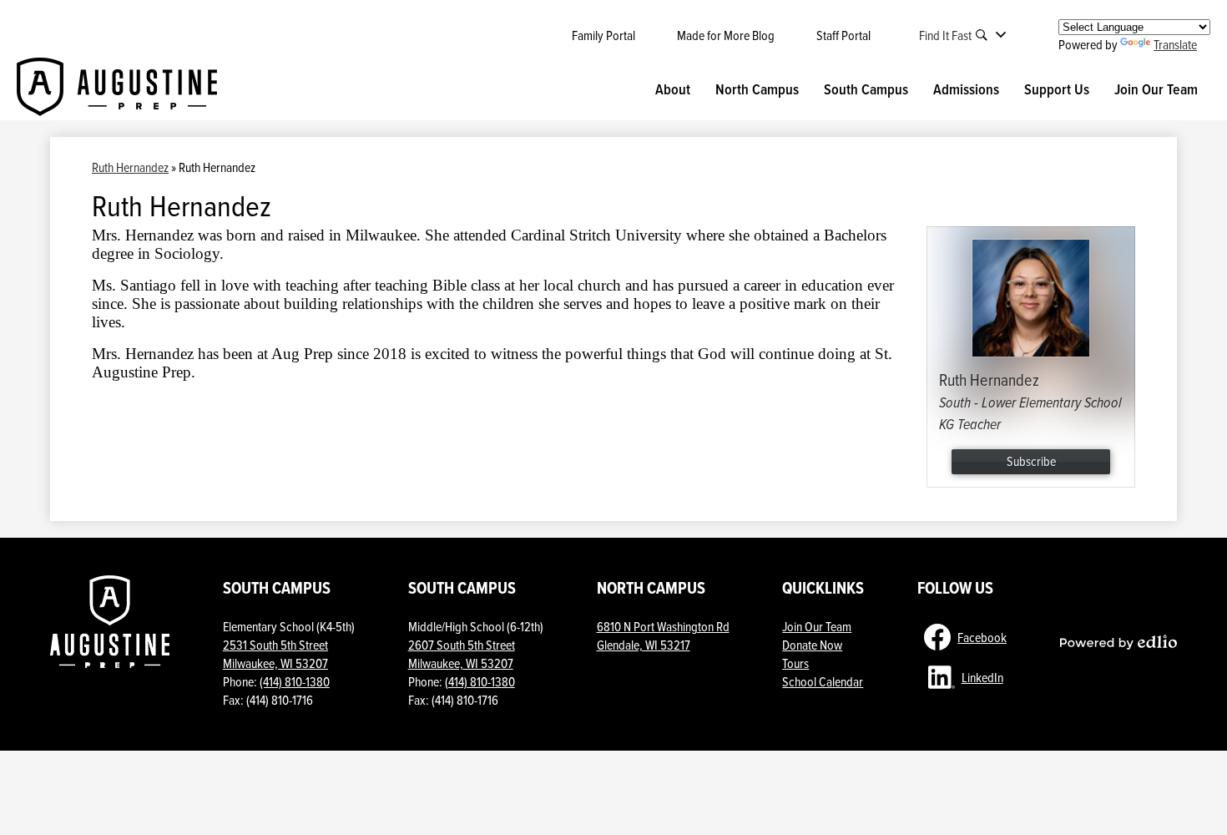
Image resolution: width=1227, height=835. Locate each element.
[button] (673, 89)
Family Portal (603, 35)
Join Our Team (816, 626)
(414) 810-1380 (295, 681)
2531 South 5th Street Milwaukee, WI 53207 (275, 653)
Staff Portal (843, 35)
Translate (1175, 44)
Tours (795, 663)
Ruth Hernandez (130, 167)
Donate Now (812, 644)
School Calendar (822, 681)
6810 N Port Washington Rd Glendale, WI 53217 (663, 635)
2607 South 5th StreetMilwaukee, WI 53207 (461, 653)
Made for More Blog (726, 35)
